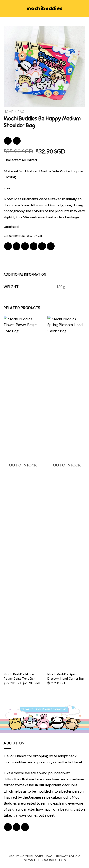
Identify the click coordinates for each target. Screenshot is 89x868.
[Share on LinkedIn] (51, 246)
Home (8, 111)
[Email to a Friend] (33, 246)
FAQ (49, 856)
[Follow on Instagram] (16, 827)
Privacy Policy (68, 856)
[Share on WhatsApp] (8, 246)
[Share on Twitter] (25, 246)
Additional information (25, 274)
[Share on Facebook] (16, 246)
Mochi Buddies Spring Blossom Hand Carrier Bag (65, 676)
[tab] (44, 274)
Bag (21, 111)
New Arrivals (34, 236)
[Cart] (83, 8)
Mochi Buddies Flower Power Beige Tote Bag (19, 676)
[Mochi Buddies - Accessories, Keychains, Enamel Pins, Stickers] (44, 8)
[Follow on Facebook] (8, 827)
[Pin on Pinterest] (42, 246)
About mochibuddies (25, 856)
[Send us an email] (25, 827)
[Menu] (6, 8)
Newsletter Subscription (45, 860)
